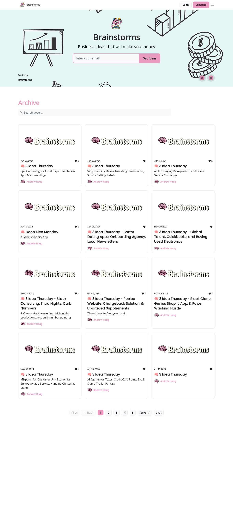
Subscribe (201, 4)
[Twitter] (202, 78)
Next (143, 412)
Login (186, 4)
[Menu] (213, 4)
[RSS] (211, 78)
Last (158, 412)
